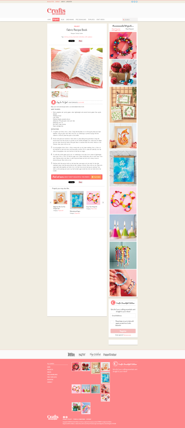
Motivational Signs (75, 211)
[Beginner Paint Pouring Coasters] (105, 397)
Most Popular (116, 29)
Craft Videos (100, 19)
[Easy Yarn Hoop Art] (76, 389)
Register (69, 1)
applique (90, 37)
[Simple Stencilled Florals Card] (86, 408)
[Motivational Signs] (105, 378)
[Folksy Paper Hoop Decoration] (95, 389)
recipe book (75, 37)
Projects (56, 19)
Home (49, 19)
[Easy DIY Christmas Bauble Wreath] (76, 366)
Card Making (70, 19)
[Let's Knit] (71, 354)
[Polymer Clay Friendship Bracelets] (105, 389)
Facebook (132, 2)
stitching (66, 37)
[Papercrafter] (109, 354)
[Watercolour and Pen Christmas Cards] (95, 368)
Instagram (137, 2)
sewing (70, 37)
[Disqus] (77, 242)
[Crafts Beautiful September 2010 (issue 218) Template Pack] (53, 102)
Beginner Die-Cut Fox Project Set (59, 207)
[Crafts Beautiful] (53, 417)
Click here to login (127, 335)
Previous (50, 202)
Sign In (63, 1)
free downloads (81, 19)
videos (49, 372)
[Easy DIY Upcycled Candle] (86, 389)
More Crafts (94, 208)
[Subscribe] (77, 177)
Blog (62, 19)
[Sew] (82, 354)
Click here (81, 102)
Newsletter (50, 1)
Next (103, 202)
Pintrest (134, 2)
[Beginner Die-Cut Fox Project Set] (105, 366)
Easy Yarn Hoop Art (91, 207)
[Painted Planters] (76, 406)
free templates (52, 377)
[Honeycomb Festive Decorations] (86, 366)
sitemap (88, 419)
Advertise (50, 379)
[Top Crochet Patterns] (95, 355)
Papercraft (60, 210)
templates (91, 19)
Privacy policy (67, 419)
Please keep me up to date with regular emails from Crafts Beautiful (125, 323)
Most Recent (130, 29)
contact (49, 382)
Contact (57, 1)
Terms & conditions (79, 419)
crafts (86, 37)
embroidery (81, 37)
